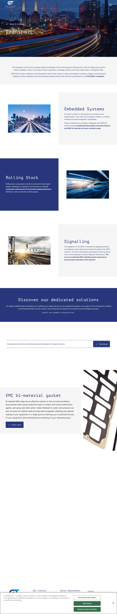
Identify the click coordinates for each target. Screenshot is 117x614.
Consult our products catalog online (58, 312)
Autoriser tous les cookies (87, 609)
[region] (58, 603)
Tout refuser (87, 603)
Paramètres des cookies (87, 597)
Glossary (91, 591)
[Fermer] (113, 602)
